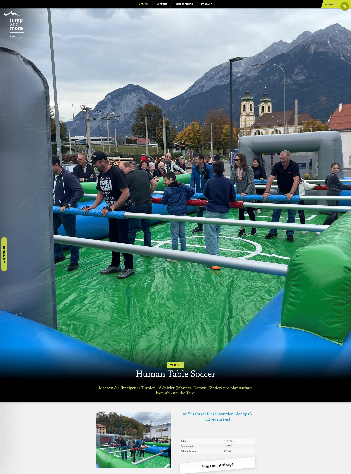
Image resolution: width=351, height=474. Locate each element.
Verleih (144, 4)
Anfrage (330, 4)
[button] (133, 440)
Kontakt (206, 4)
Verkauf (162, 4)
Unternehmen (184, 4)
